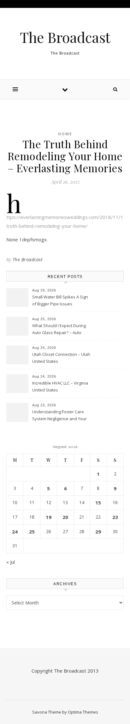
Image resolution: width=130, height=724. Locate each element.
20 (65, 517)
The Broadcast (65, 37)
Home (65, 134)
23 (115, 517)
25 (32, 531)
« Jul (10, 562)
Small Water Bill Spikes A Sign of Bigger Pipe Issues (60, 300)
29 (98, 531)
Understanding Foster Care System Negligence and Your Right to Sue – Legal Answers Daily (59, 416)
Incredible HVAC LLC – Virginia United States (60, 386)
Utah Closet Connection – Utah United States (61, 357)
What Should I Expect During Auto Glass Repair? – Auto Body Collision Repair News (59, 330)
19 (48, 517)
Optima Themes (83, 712)
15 (98, 502)
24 (15, 531)
